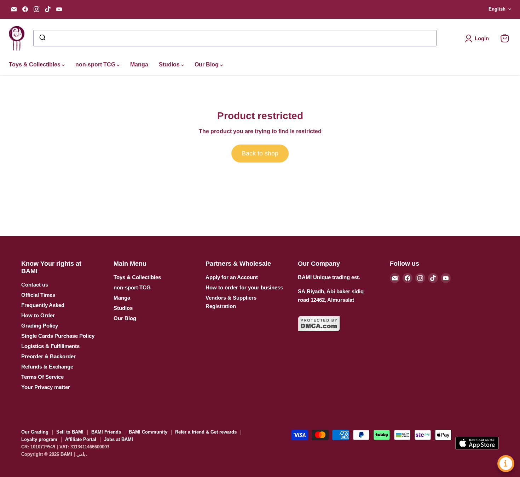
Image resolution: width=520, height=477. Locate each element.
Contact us (34, 285)
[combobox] (234, 38)
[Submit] (42, 38)
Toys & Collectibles (35, 64)
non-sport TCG (96, 64)
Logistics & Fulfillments (50, 346)
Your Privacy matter (45, 387)
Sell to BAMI (69, 432)
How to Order (38, 315)
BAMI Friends (106, 432)
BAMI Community (148, 432)
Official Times (38, 295)
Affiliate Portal (80, 439)
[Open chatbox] (505, 463)
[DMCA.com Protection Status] (319, 335)
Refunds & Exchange (47, 367)
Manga (139, 64)
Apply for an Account (232, 277)
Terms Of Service (42, 377)
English (497, 9)
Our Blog (207, 64)
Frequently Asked (42, 305)
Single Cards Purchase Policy (57, 336)
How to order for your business (244, 287)
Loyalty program (39, 439)
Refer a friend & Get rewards (206, 432)
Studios (170, 64)
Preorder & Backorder (48, 356)
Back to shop (260, 153)
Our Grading (34, 432)
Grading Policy (39, 326)
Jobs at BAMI (118, 439)
